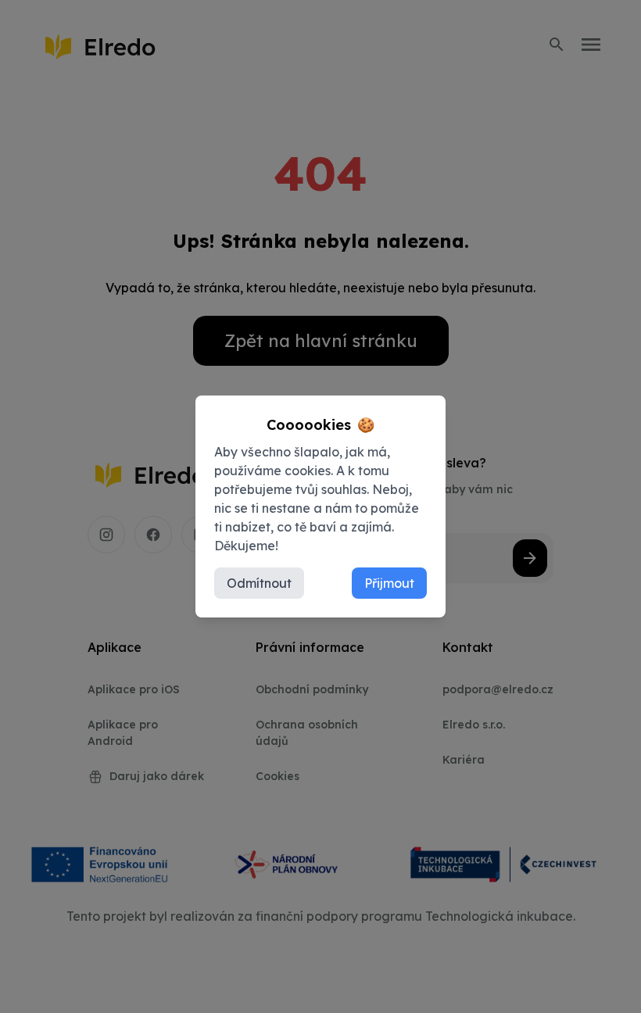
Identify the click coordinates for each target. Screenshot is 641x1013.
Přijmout (389, 583)
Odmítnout (259, 583)
